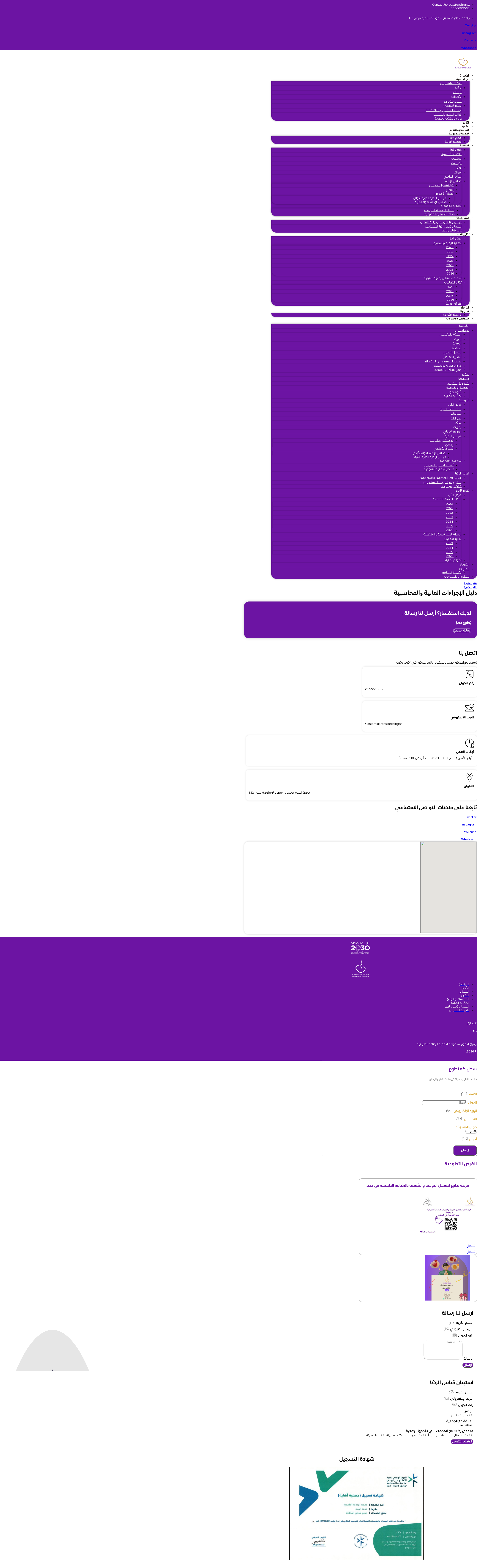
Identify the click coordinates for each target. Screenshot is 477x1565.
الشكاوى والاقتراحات (457, 318)
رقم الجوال (465, 1336)
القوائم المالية (454, 304)
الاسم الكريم (464, 1323)
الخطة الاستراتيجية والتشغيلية (443, 278)
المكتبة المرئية (453, 142)
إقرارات (458, 172)
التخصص (470, 1119)
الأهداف (456, 97)
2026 (450, 274)
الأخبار (466, 122)
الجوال (472, 1103)
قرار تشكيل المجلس (441, 185)
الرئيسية (464, 75)
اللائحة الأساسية (451, 154)
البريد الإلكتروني (465, 1111)
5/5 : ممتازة (460, 1435)
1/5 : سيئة (373, 1435)
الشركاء (465, 307)
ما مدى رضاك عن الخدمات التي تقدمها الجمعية (439, 1431)
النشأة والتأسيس (451, 83)
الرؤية (458, 88)
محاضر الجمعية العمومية (439, 214)
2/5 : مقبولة (394, 1435)
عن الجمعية (462, 79)
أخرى (472, 1139)
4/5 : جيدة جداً (437, 1435)
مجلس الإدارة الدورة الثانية (431, 202)
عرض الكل (455, 150)
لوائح (459, 168)
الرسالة (457, 92)
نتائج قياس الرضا (452, 231)
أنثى (454, 1415)
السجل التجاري (453, 101)
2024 (450, 265)
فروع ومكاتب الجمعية (448, 119)
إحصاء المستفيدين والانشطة (444, 110)
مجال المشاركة (466, 1127)
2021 (450, 252)
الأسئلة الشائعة (452, 315)
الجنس (468, 1411)
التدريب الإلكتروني (459, 130)
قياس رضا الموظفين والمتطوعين (441, 222)
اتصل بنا (464, 311)
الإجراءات (456, 163)
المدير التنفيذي (452, 106)
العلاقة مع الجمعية (459, 1421)
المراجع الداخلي (453, 177)
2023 (450, 261)
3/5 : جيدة (415, 1435)
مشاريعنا (464, 126)
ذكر (465, 1415)
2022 (450, 256)
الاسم (472, 1094)
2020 (450, 247)
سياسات (456, 159)
